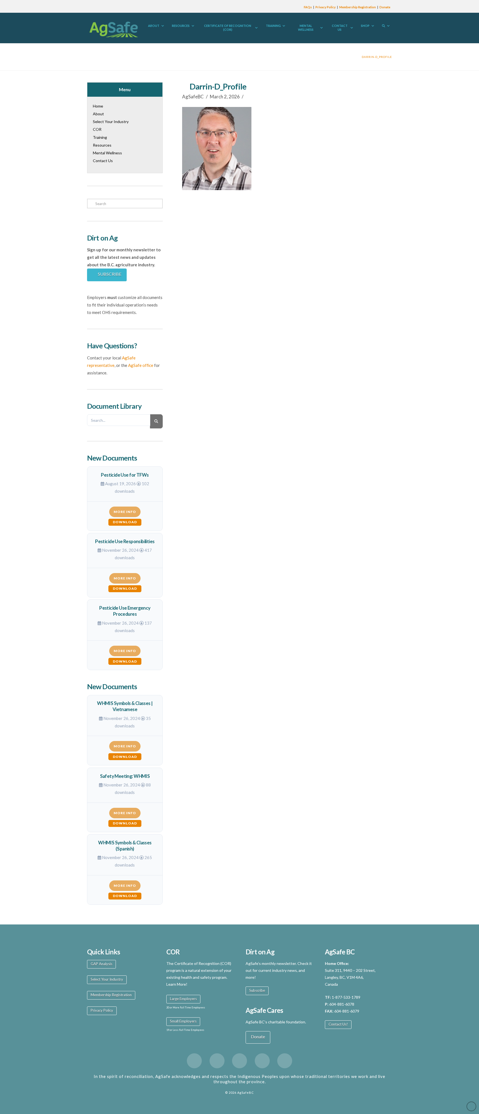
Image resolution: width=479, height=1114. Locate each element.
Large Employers (183, 999)
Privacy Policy (325, 7)
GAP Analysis (101, 964)
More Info (125, 512)
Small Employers (183, 1021)
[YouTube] (262, 1060)
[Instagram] (284, 1060)
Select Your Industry (107, 979)
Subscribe (257, 990)
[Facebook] (194, 1060)
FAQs (308, 7)
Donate (384, 7)
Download (125, 522)
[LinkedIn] (239, 1060)
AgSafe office (140, 365)
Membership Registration (357, 7)
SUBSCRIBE (109, 274)
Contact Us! (338, 1024)
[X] (217, 1060)
